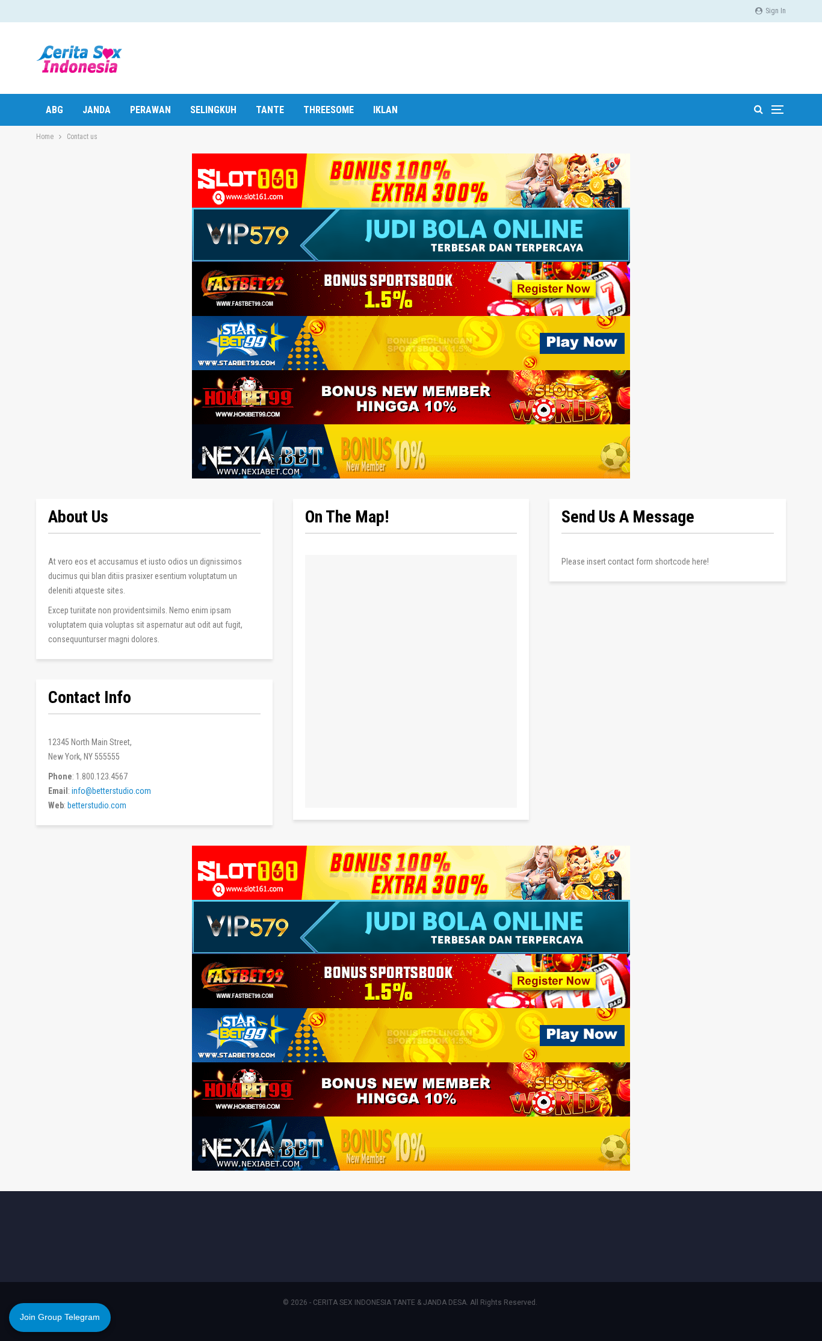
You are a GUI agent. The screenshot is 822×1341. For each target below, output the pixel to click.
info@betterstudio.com (111, 791)
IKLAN (385, 110)
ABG (54, 110)
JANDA (96, 110)
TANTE (270, 110)
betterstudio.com (96, 805)
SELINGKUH (213, 110)
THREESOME (328, 110)
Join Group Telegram (60, 1317)
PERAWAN (150, 110)
